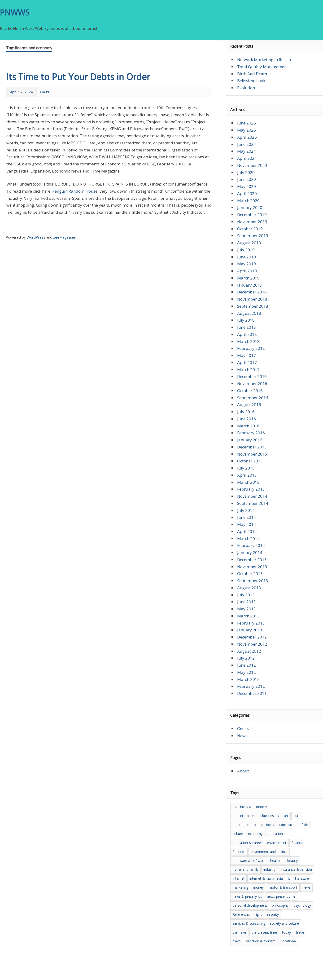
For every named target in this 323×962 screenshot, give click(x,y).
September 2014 (252, 503)
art (286, 815)
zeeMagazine (64, 237)
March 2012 (248, 679)
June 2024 (246, 144)
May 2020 (246, 186)
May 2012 (246, 672)
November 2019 (252, 221)
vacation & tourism (260, 941)
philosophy (280, 905)
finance (297, 842)
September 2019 (252, 235)
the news (240, 932)
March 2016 (248, 426)
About (243, 771)
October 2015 (250, 461)
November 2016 (252, 383)
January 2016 (249, 440)
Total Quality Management (262, 66)
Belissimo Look (251, 80)
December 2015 (252, 447)
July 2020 (246, 172)
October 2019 (250, 228)
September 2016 (252, 397)
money (258, 887)
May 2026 (246, 130)
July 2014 (246, 510)
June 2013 (246, 601)
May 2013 (246, 609)
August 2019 (249, 242)
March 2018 (248, 341)
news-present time (281, 896)
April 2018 (247, 334)
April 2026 (247, 137)
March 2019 (248, 278)
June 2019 (246, 257)
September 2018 (252, 306)
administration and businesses (256, 815)
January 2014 (249, 552)
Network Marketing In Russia (264, 59)
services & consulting (249, 923)
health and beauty (284, 860)
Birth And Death (252, 73)
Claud (44, 91)
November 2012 (252, 644)
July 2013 (246, 595)
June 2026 (246, 123)
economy (255, 833)
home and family (245, 869)
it (289, 878)
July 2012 (246, 658)
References (241, 914)
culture (238, 833)
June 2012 (246, 665)
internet (238, 878)
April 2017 (247, 362)
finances (239, 851)
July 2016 (246, 411)
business (267, 824)
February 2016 (251, 432)
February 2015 (251, 489)
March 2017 (248, 369)
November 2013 (252, 566)
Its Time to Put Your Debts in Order (78, 77)
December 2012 (252, 637)
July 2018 (246, 320)
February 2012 (251, 686)
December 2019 (252, 214)
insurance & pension (296, 869)
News (242, 735)
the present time (264, 932)
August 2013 (249, 587)
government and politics (268, 851)
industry (269, 869)
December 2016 (252, 376)
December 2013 (252, 559)
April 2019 (247, 271)
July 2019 (246, 250)
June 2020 (246, 179)
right (258, 914)
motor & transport (283, 887)
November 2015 (252, 454)
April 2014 (247, 531)
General (244, 728)
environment (276, 842)
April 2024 (247, 158)
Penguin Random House (74, 191)
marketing (240, 887)
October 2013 (250, 573)
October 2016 (250, 390)
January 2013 (249, 630)
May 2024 (246, 151)
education (275, 833)
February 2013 (251, 623)
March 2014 (248, 538)
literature (302, 878)
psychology (302, 905)
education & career (247, 842)
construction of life (293, 824)
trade (300, 932)
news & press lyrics (247, 896)
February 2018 (251, 348)
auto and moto (244, 824)
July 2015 (246, 468)
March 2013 (248, 616)
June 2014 (246, 517)
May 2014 (246, 524)
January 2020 (249, 207)
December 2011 (252, 693)
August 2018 (249, 313)
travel (237, 941)
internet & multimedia (266, 878)
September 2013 (252, 580)
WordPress (36, 237)
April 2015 (247, 475)
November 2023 (252, 165)
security (273, 914)
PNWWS (15, 12)
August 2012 (249, 651)
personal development (250, 905)
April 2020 (247, 193)
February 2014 (251, 545)
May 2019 (246, 263)
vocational (289, 941)
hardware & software (249, 860)
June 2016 (246, 418)
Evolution (246, 87)
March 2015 (248, 482)
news (306, 887)
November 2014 (252, 496)
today (286, 932)
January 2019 (249, 285)
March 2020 (248, 200)
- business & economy (250, 806)
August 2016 (249, 404)
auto (297, 815)
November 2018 (252, 299)
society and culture (284, 923)
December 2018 (252, 292)
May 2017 (246, 355)
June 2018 (246, 327)
